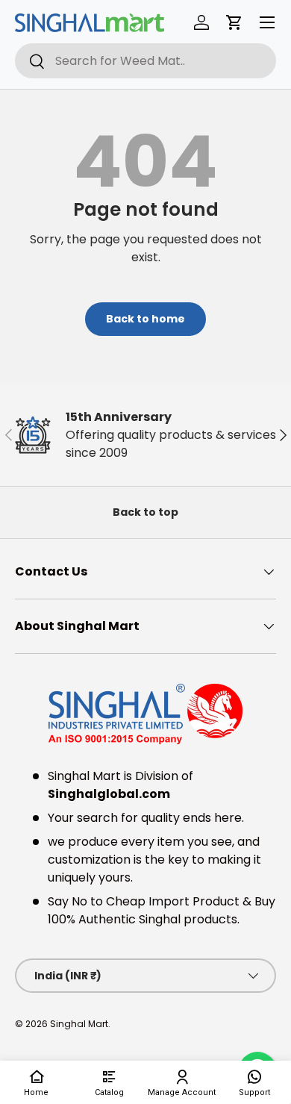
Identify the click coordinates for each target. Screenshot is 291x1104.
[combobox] (145, 60)
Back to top (145, 512)
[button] (234, 22)
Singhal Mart (79, 1023)
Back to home (145, 318)
